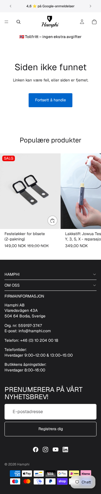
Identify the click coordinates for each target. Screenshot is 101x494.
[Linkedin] (65, 449)
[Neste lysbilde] (90, 6)
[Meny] (6, 21)
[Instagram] (45, 449)
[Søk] (18, 22)
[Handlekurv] (94, 22)
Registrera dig (50, 428)
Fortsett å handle (50, 99)
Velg (57, 220)
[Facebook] (35, 449)
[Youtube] (55, 449)
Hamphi (23, 464)
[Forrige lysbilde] (10, 6)
